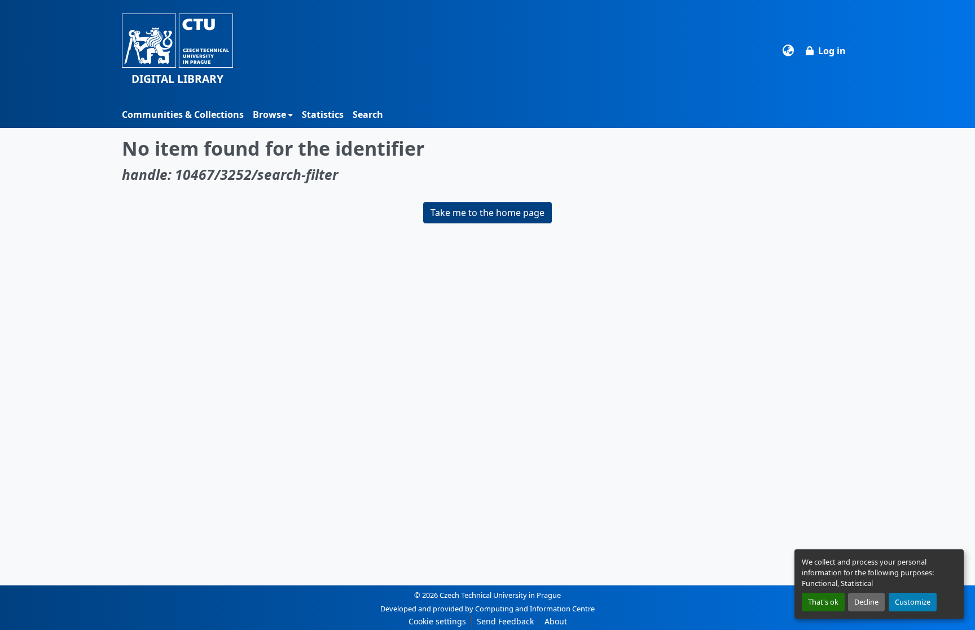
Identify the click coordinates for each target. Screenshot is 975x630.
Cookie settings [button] (437, 621)
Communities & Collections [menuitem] (183, 114)
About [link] (555, 621)
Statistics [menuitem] (323, 114)
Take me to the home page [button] (487, 212)
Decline (866, 602)
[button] (177, 50)
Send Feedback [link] (505, 621)
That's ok (823, 602)
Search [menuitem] (368, 114)
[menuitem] (273, 114)
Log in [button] (832, 51)
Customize (912, 602)
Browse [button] (269, 114)
